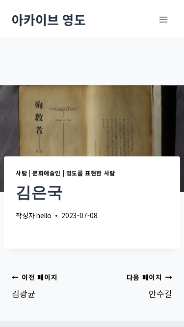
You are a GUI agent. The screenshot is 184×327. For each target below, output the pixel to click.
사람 (21, 173)
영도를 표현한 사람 (90, 173)
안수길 (149, 286)
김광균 (34, 286)
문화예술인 (46, 173)
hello (44, 215)
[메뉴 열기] (163, 19)
